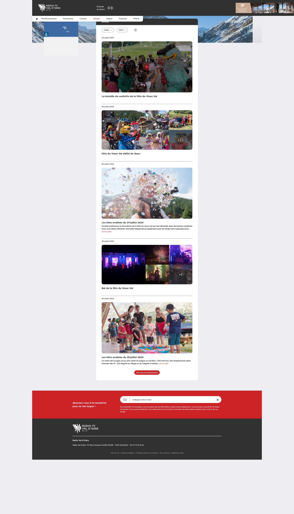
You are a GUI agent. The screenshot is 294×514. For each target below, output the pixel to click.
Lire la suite (106, 231)
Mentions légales (127, 453)
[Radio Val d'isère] (58, 8)
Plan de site (115, 453)
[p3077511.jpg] (157, 140)
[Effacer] (135, 30)
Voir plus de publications (147, 372)
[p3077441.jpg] (157, 255)
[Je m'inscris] (217, 399)
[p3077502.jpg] (180, 120)
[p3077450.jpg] (180, 255)
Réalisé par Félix (178, 453)
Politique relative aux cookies (147, 453)
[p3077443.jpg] (124, 264)
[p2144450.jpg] (124, 130)
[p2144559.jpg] (157, 120)
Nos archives (164, 453)
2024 (121, 30)
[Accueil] (37, 19)
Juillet (107, 30)
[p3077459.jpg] (157, 274)
